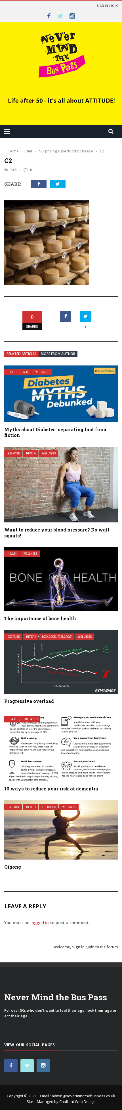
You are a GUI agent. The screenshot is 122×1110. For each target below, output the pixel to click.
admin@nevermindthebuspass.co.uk (83, 1095)
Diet (10, 372)
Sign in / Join (107, 5)
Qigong (12, 867)
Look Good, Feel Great (57, 637)
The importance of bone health (40, 618)
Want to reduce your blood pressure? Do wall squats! (56, 533)
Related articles (21, 353)
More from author (58, 353)
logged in (39, 922)
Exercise (14, 453)
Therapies (31, 719)
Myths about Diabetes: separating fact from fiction (55, 432)
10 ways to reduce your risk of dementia (51, 789)
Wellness (42, 372)
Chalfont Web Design (77, 1101)
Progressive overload (29, 701)
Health (24, 372)
